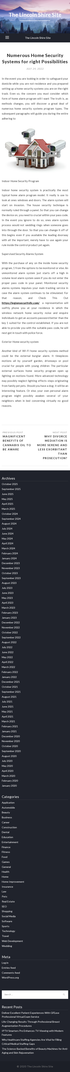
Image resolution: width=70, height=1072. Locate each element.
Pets (4, 896)
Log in (5, 962)
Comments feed (11, 972)
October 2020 (10, 746)
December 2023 (11, 563)
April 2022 (7, 661)
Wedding (7, 945)
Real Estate (8, 901)
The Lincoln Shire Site (38, 37)
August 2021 (9, 696)
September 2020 (11, 751)
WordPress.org (10, 977)
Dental (5, 832)
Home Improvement (13, 881)
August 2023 (9, 582)
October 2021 (10, 686)
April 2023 (7, 602)
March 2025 (8, 508)
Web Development (12, 940)
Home (5, 876)
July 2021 (7, 701)
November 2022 (11, 627)
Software (7, 921)
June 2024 (7, 533)
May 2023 (7, 597)
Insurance (7, 886)
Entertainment (10, 842)
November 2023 (11, 568)
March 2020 (8, 775)
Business (7, 817)
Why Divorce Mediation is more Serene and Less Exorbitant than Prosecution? (52, 447)
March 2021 (8, 721)
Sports (5, 926)
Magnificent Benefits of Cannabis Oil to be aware (17, 443)
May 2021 (7, 711)
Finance (6, 847)
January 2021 (9, 731)
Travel (5, 935)
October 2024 (10, 513)
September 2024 (11, 518)
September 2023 (11, 578)
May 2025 (7, 498)
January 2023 (9, 617)
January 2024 (9, 558)
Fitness (6, 851)
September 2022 (11, 637)
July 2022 (7, 647)
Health (5, 871)
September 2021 (11, 691)
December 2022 (11, 622)
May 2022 (7, 657)
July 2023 (7, 587)
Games (6, 861)
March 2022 (8, 666)
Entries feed (9, 967)
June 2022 (7, 652)
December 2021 (11, 681)
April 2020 (7, 770)
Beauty (6, 812)
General (6, 866)
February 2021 (10, 726)
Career (6, 822)
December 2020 (11, 736)
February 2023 (10, 612)
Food (4, 856)
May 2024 (7, 538)
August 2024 (9, 523)
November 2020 (11, 741)
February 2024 (10, 553)
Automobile (8, 807)
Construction (9, 827)
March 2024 (8, 548)
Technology (8, 930)
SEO (4, 906)
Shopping (7, 911)
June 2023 (7, 592)
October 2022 (10, 632)
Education (7, 837)
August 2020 (9, 756)
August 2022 (9, 642)
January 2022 (9, 676)
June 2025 (7, 493)
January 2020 (9, 785)
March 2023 (8, 607)
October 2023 (10, 573)
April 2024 (7, 543)
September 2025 (11, 488)
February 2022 (10, 671)
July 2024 (7, 528)
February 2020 (10, 780)
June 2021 (7, 706)
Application (8, 802)
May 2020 (7, 765)
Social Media (9, 916)
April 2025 (7, 503)
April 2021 (7, 716)
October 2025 (10, 483)
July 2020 (7, 760)
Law (4, 891)
